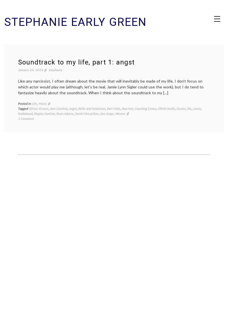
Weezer (120, 113)
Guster (181, 108)
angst (73, 108)
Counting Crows (146, 108)
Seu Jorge (106, 113)
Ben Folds (113, 108)
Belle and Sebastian (91, 108)
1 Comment (26, 118)
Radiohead (25, 113)
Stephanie (55, 70)
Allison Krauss (38, 108)
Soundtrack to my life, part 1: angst (76, 62)
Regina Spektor (44, 113)
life (189, 108)
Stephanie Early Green (75, 22)
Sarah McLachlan (86, 113)
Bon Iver (127, 108)
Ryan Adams (64, 113)
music (197, 108)
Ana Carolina (59, 108)
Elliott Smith (166, 108)
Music (43, 103)
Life (34, 103)
